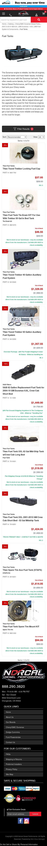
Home (8, 712)
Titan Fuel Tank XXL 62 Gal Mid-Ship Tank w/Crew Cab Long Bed (23, 453)
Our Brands (10, 722)
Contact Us (10, 742)
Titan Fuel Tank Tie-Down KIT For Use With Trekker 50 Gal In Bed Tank (21, 217)
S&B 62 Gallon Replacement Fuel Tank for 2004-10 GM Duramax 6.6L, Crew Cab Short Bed (23, 390)
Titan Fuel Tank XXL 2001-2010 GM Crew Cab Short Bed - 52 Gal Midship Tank (23, 519)
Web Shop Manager (38, 839)
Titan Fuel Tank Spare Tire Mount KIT (21, 626)
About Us (9, 717)
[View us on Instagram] (26, 821)
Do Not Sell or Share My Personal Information (19, 844)
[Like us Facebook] (20, 821)
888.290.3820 (13, 686)
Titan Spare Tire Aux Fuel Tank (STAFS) (22, 569)
